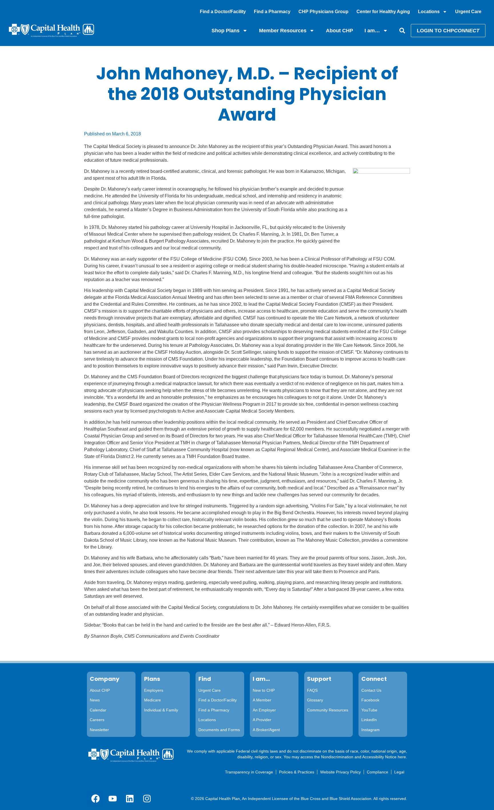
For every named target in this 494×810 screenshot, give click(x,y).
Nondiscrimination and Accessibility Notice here (363, 757)
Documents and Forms (219, 729)
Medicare (152, 700)
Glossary (315, 700)
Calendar (98, 710)
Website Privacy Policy (340, 772)
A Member (262, 700)
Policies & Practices (296, 772)
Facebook (370, 700)
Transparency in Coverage (249, 772)
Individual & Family (161, 710)
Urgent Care (468, 11)
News (95, 700)
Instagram (370, 729)
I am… (372, 30)
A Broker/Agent (266, 729)
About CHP (339, 30)
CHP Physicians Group (323, 11)
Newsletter (99, 729)
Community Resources (327, 710)
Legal (399, 772)
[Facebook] (95, 798)
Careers (97, 719)
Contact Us (371, 690)
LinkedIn (369, 719)
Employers (153, 690)
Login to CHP (448, 30)
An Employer (264, 710)
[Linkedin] (129, 798)
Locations (429, 11)
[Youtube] (112, 798)
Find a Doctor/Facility (223, 11)
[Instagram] (147, 798)
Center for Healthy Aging (383, 11)
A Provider (262, 719)
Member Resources (282, 30)
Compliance (377, 772)
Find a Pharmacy (272, 11)
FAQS (312, 690)
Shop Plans (226, 30)
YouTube (369, 710)
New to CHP (264, 690)
